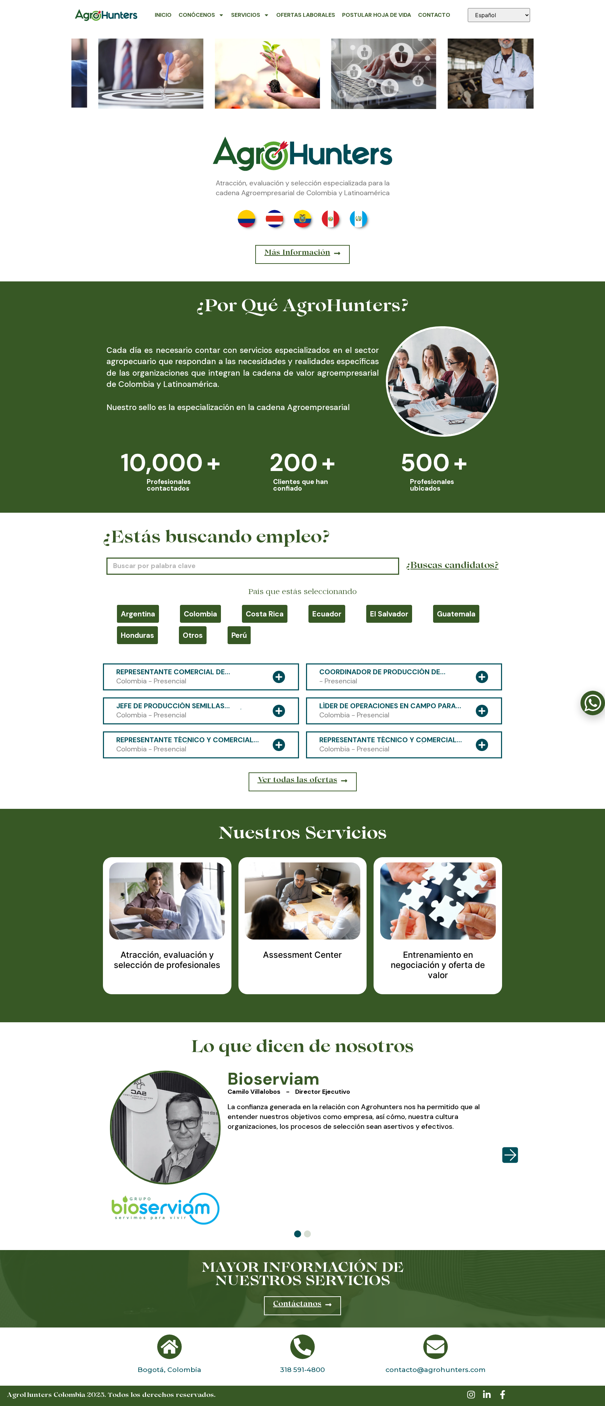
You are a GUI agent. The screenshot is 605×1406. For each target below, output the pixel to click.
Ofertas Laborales (305, 15)
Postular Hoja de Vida (376, 15)
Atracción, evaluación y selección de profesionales (167, 960)
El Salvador (389, 614)
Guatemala (456, 614)
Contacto (434, 15)
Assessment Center (302, 955)
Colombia (200, 614)
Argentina (138, 614)
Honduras (137, 635)
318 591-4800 (302, 1369)
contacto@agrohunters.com (435, 1369)
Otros (193, 635)
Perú (239, 635)
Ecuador (326, 614)
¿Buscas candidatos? (452, 566)
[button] (297, 1233)
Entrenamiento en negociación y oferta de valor (438, 965)
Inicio (163, 15)
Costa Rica (265, 614)
